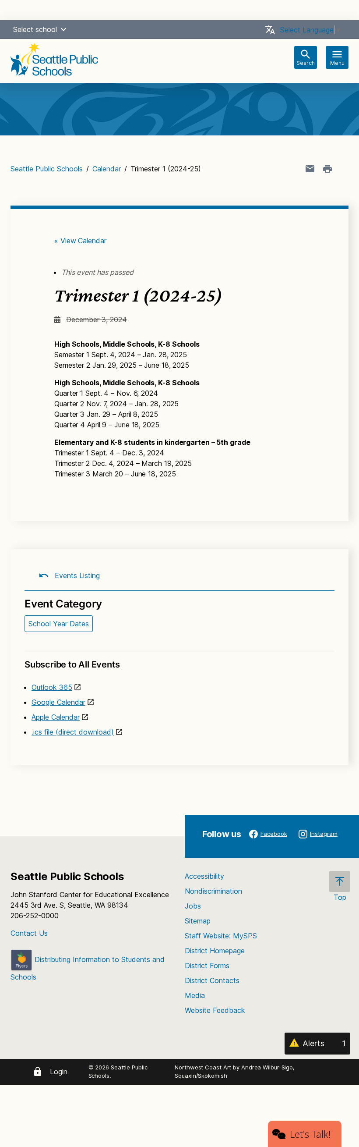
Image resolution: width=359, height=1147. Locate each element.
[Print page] (327, 168)
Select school (35, 29)
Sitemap (198, 920)
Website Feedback (215, 1010)
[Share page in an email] (310, 168)
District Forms (207, 965)
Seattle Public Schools (47, 168)
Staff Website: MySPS (221, 935)
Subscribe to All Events (72, 664)
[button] (63, 29)
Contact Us (29, 933)
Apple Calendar (56, 717)
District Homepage (215, 950)
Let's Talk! (310, 1134)
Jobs (193, 906)
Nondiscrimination (213, 891)
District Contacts (212, 980)
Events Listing (76, 575)
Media (195, 995)
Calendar (106, 168)
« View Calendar (80, 240)
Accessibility (204, 876)
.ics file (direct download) (73, 732)
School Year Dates (58, 623)
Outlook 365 (52, 687)
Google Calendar (58, 702)
